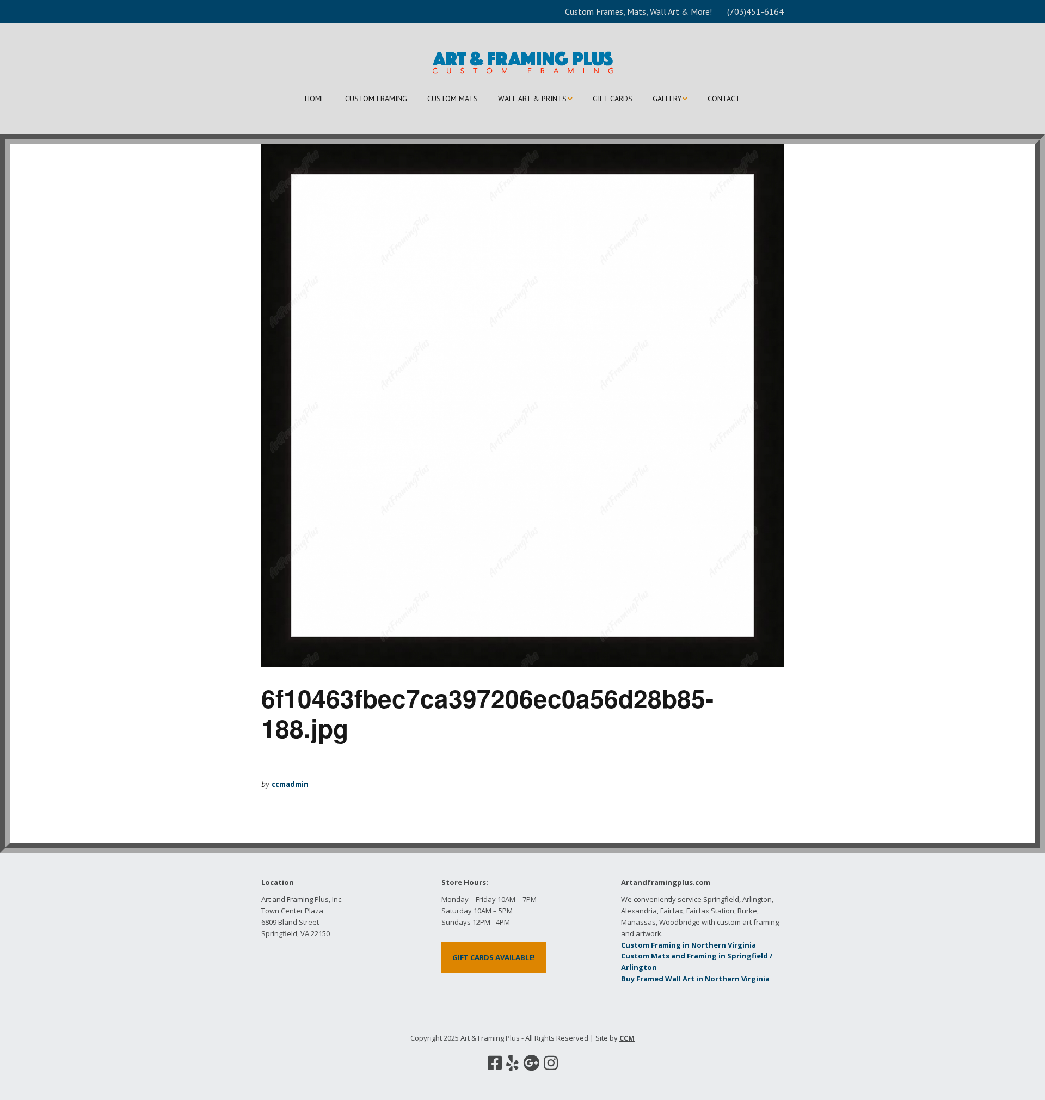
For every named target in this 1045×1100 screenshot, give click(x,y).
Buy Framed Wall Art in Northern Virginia (695, 979)
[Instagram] (551, 1063)
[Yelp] (512, 1063)
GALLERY (667, 98)
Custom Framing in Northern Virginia (688, 945)
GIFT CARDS (612, 98)
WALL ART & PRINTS (532, 98)
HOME (315, 98)
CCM (627, 1038)
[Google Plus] (531, 1063)
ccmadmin (290, 784)
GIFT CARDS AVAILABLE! (493, 957)
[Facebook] (495, 1063)
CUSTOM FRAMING (376, 98)
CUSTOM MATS (452, 98)
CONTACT (724, 98)
